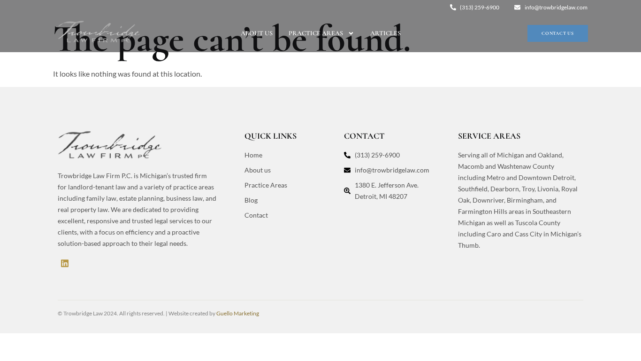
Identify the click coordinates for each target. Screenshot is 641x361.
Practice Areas (316, 33)
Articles (385, 33)
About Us (257, 33)
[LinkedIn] (65, 263)
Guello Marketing (237, 313)
